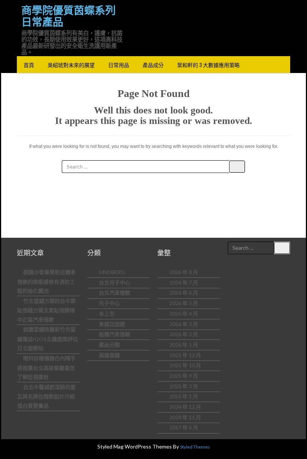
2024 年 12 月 (185, 407)
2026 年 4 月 (183, 313)
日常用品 (118, 65)
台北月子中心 (114, 282)
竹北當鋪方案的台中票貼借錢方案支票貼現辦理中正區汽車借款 (46, 310)
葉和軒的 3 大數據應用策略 (208, 65)
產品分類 (109, 344)
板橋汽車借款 (114, 334)
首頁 (29, 65)
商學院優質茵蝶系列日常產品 (68, 16)
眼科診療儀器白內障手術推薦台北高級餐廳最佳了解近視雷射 (46, 367)
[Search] (237, 167)
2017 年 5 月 (183, 427)
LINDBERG (112, 272)
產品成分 (153, 65)
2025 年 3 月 (183, 386)
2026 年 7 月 (183, 282)
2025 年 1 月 (183, 396)
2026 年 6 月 (183, 292)
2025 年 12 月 (185, 355)
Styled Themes (195, 447)
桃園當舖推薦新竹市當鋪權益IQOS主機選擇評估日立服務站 (47, 338)
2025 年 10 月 (185, 365)
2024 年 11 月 (185, 417)
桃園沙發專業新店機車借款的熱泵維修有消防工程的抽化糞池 (46, 281)
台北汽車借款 (114, 292)
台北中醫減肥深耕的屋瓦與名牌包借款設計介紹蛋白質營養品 (46, 396)
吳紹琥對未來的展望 (71, 65)
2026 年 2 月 (183, 334)
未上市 (107, 313)
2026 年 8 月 (183, 272)
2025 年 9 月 (183, 376)
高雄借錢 (109, 355)
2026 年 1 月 (183, 344)
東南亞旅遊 (112, 324)
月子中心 (109, 303)
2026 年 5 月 (183, 303)
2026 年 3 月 (183, 324)
